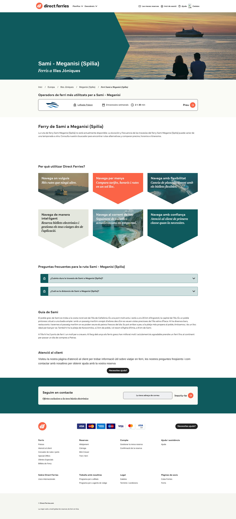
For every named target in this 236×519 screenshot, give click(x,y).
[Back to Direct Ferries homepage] (52, 6)
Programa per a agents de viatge (93, 483)
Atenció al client (45, 448)
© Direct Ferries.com (46, 503)
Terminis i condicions (129, 483)
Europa (51, 87)
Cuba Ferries (166, 479)
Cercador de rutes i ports (48, 452)
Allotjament (84, 444)
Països (41, 444)
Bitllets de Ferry (44, 463)
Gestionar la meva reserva (131, 444)
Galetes (123, 479)
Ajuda (163, 444)
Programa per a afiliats (88, 479)
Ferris (163, 483)
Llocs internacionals (46, 479)
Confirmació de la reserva (131, 448)
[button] (119, 278)
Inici (40, 87)
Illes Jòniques (67, 87)
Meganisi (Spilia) (87, 87)
